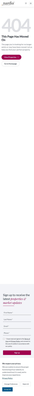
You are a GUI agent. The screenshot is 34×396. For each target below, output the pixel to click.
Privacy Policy (15, 341)
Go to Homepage (10, 64)
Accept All (7, 389)
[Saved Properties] (25, 3)
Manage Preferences (11, 384)
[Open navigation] (30, 3)
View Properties (10, 57)
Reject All (26, 384)
